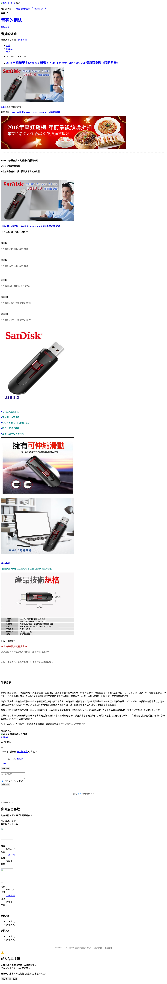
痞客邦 (20, 751)
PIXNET (64, 948)
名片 (8, 52)
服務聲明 (108, 948)
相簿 (8, 45)
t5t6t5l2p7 (5, 737)
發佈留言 (5, 784)
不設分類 (22, 40)
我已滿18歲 (6, 979)
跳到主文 (5, 27)
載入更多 (5, 769)
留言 (25, 751)
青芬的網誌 (11, 20)
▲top (3, 763)
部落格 (9, 49)
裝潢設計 (21, 759)
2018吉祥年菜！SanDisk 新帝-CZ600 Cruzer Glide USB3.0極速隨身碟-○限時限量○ (62, 63)
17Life (4, 107)
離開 (15, 979)
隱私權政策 (98, 948)
